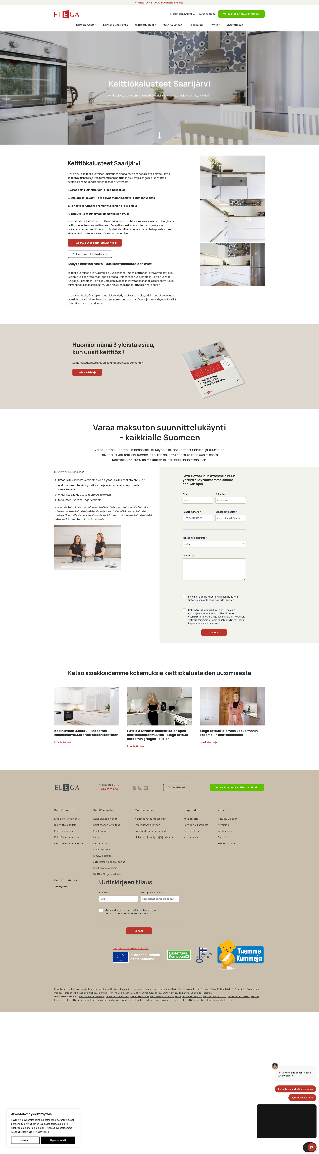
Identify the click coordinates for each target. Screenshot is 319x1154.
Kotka (220, 989)
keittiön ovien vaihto (102, 1000)
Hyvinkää (176, 989)
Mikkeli (229, 989)
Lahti (128, 992)
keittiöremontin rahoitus (200, 1000)
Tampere (184, 992)
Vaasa (57, 992)
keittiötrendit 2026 (214, 996)
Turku (158, 992)
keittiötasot (147, 1000)
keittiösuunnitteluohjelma (165, 996)
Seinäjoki (240, 989)
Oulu (165, 992)
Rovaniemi (253, 989)
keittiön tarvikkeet (239, 996)
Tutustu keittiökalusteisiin (90, 254)
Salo (213, 989)
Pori (111, 992)
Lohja (196, 989)
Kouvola (119, 992)
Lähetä (214, 632)
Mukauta (25, 1140)
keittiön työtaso (79, 1000)
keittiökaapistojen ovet (170, 1000)
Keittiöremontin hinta (91, 996)
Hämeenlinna (70, 992)
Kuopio (137, 992)
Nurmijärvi (164, 989)
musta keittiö (224, 1000)
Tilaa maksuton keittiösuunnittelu (95, 242)
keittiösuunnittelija (127, 1000)
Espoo (195, 992)
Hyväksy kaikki (58, 1140)
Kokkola (187, 989)
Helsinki (206, 992)
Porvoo (205, 989)
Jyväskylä (147, 992)
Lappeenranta (87, 992)
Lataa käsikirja (87, 372)
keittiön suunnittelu (117, 996)
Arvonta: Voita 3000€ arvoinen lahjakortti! (159, 2)
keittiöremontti (139, 996)
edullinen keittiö (192, 996)
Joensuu (102, 992)
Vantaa (173, 992)
